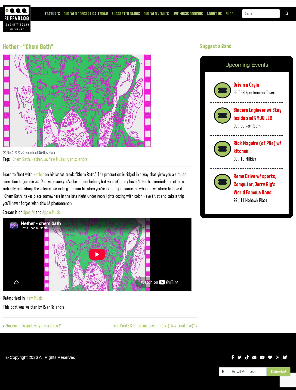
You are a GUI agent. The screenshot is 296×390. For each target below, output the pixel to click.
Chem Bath (21, 159)
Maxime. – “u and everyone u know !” (33, 325)
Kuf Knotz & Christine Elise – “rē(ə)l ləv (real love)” (154, 325)
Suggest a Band (215, 46)
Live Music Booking (188, 14)
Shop (229, 14)
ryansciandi (31, 153)
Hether (36, 159)
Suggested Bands (126, 14)
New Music (49, 153)
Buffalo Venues (156, 14)
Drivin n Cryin (246, 85)
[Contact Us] (254, 357)
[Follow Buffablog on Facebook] (232, 357)
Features (52, 14)
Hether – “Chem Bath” (28, 46)
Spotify (29, 212)
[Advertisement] (246, 258)
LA (45, 159)
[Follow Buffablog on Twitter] (239, 357)
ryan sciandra (76, 159)
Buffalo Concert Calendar (86, 14)
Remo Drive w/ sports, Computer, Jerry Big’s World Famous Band (255, 184)
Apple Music (51, 212)
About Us (214, 14)
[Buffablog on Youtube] (262, 357)
